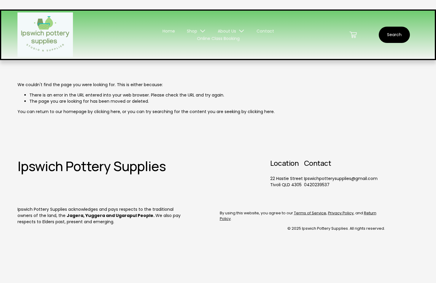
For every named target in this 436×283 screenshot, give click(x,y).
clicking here (107, 112)
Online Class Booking (218, 38)
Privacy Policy (341, 213)
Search (394, 35)
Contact (265, 31)
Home (169, 31)
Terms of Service (310, 213)
